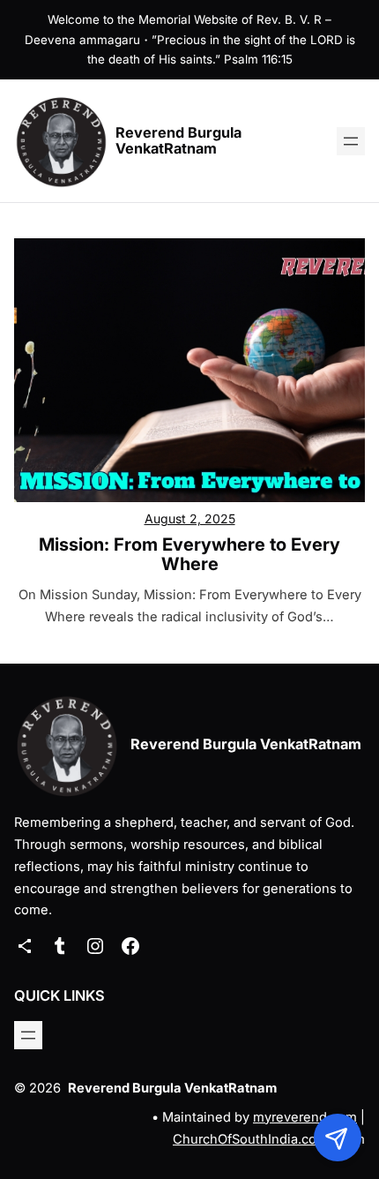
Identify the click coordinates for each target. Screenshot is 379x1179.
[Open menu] (351, 141)
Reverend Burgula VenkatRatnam (178, 140)
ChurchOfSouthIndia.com (250, 1139)
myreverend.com (305, 1117)
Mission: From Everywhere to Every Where (189, 554)
